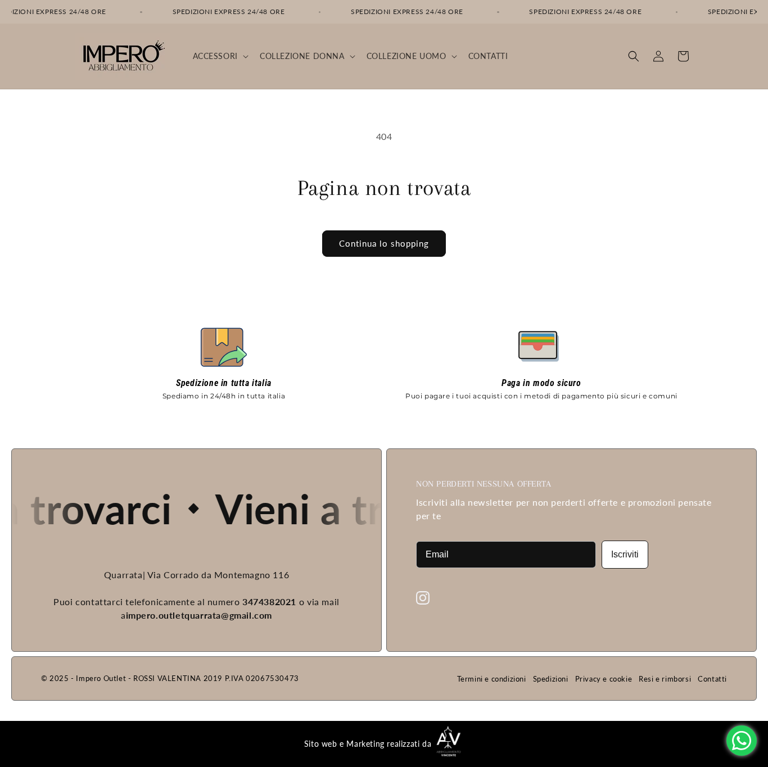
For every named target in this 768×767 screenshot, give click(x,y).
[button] (219, 56)
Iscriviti (625, 554)
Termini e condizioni (491, 678)
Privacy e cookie (604, 678)
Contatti (712, 678)
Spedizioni (550, 678)
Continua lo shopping (384, 243)
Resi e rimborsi (665, 678)
